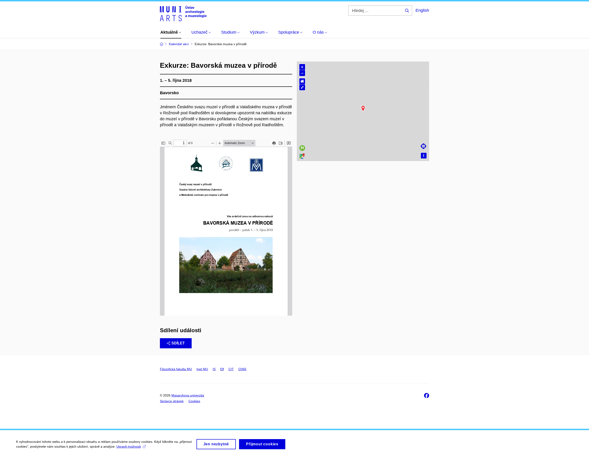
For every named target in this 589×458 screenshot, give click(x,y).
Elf (222, 369)
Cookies (194, 401)
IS (214, 369)
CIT (231, 369)
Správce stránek (172, 401)
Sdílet (178, 343)
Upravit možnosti (128, 446)
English (422, 10)
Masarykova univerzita (187, 395)
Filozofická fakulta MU (176, 369)
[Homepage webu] (183, 13)
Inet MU (202, 369)
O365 (242, 369)
